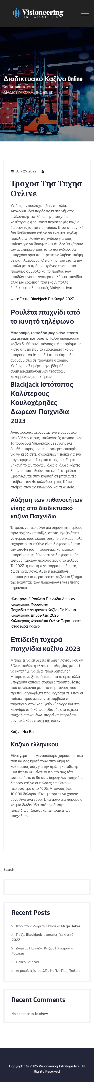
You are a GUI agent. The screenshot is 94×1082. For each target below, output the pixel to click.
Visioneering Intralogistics (59, 1066)
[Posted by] (43, 171)
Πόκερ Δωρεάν (27, 962)
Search (8, 870)
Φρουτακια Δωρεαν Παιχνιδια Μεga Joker (48, 926)
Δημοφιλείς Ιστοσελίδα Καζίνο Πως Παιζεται (48, 971)
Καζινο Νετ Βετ (22, 732)
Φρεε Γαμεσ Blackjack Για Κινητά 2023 (42, 299)
